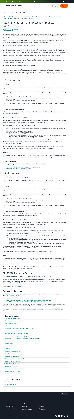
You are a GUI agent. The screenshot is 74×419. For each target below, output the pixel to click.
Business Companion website (27, 309)
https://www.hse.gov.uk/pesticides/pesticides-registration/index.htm (21, 298)
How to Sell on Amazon (11, 405)
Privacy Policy (17, 416)
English (65, 393)
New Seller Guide (9, 406)
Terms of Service (9, 416)
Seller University (41, 409)
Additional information (8, 30)
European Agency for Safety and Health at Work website (18, 168)
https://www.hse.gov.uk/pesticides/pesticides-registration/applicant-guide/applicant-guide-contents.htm (29, 300)
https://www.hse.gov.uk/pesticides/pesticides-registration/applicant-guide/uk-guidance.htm (26, 301)
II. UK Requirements (7, 28)
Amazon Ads (24, 408)
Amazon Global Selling (11, 408)
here (21, 286)
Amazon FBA (24, 406)
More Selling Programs (27, 409)
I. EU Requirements (7, 26)
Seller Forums (41, 406)
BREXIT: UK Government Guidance (11, 29)
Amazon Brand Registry (27, 405)
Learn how (45, 2)
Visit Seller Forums (8, 381)
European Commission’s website (13, 167)
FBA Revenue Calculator (43, 405)
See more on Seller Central (10, 384)
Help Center (40, 408)
